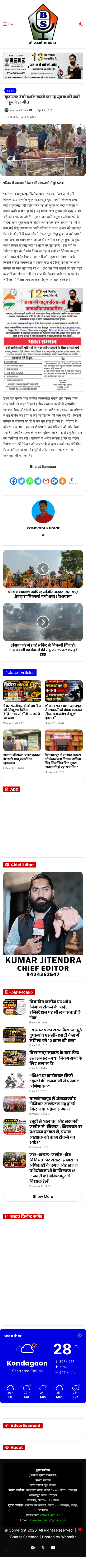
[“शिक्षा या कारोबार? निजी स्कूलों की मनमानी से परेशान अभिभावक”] (14, 1081)
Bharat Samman (24, 1537)
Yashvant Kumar (19, 110)
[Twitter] (21, 477)
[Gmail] (46, 477)
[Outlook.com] (54, 477)
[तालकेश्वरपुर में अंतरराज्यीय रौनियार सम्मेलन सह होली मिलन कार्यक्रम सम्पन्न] (14, 1104)
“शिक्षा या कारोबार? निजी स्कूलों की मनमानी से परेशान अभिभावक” (54, 1081)
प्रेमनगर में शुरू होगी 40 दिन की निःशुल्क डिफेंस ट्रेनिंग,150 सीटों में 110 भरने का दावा (22, 712)
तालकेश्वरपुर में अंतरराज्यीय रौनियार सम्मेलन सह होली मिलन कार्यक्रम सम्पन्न (52, 1104)
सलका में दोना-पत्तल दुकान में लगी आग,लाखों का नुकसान (21, 759)
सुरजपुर (10, 90)
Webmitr (68, 1537)
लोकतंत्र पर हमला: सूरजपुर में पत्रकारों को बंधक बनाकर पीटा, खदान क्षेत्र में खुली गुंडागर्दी (63, 712)
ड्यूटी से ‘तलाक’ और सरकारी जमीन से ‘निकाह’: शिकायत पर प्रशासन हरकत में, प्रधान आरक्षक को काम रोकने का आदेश (55, 1132)
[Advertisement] (39, 822)
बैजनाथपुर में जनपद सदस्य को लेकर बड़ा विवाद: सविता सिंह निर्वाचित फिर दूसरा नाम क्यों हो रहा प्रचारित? (63, 761)
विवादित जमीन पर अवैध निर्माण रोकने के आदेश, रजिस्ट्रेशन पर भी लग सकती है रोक (55, 1009)
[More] (62, 477)
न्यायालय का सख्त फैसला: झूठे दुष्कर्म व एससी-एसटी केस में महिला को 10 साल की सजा (55, 1035)
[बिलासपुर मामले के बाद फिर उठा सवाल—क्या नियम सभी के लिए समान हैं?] (14, 1058)
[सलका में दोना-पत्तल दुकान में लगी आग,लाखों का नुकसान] (22, 740)
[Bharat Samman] (43, 24)
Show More (43, 1196)
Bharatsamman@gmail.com (47, 1520)
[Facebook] (13, 477)
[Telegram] (38, 477)
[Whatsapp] (29, 477)
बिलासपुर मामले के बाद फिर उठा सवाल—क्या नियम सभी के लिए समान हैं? (55, 1058)
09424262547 (50, 1515)
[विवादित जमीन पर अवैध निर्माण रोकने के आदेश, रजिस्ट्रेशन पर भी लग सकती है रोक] (14, 1007)
